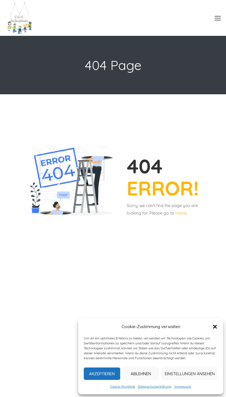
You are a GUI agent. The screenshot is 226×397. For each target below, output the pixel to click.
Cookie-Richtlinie (122, 386)
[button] (215, 326)
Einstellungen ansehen (190, 373)
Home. (181, 213)
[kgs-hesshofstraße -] (25, 17)
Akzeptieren (102, 373)
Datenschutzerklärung (154, 386)
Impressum (182, 386)
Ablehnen (141, 373)
